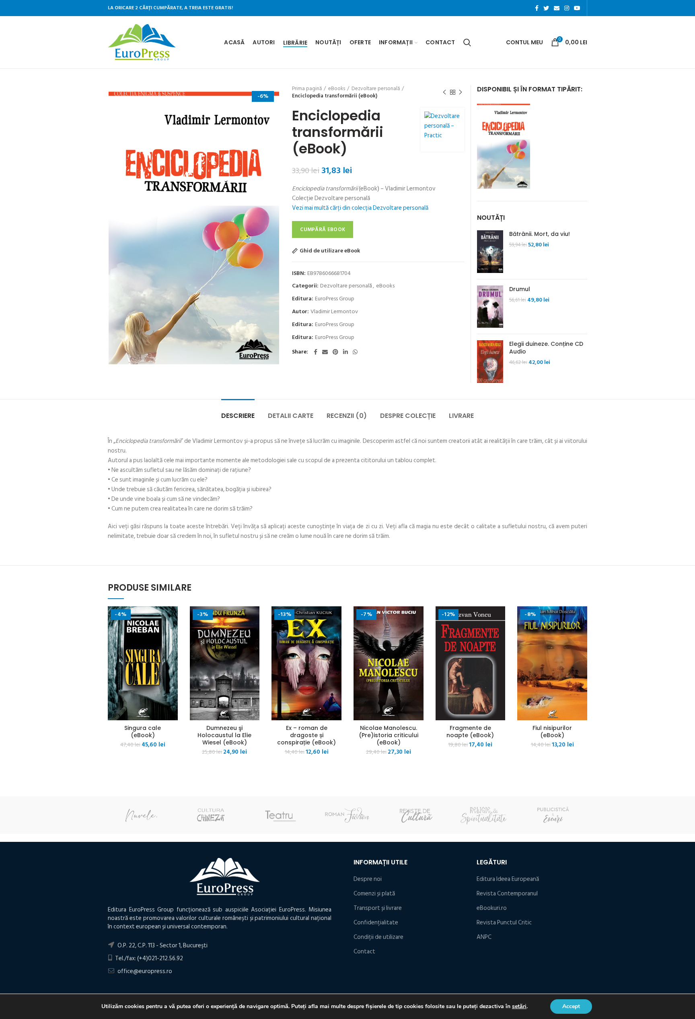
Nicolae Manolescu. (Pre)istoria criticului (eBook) (388, 735)
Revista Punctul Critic (504, 923)
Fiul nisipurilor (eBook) (552, 731)
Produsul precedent (444, 92)
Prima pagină (307, 88)
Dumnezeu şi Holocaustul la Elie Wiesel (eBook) (224, 735)
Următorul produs (460, 92)
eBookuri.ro (492, 908)
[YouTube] (577, 8)
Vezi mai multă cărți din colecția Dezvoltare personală (360, 208)
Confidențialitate (376, 923)
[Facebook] (537, 8)
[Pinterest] (335, 352)
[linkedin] (345, 352)
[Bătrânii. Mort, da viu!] (490, 251)
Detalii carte (290, 415)
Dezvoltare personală (376, 88)
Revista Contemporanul (507, 894)
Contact (364, 952)
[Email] (556, 8)
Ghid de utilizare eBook (330, 251)
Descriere (238, 415)
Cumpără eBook (322, 229)
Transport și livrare (378, 908)
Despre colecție (408, 415)
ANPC (484, 937)
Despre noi (368, 879)
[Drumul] (490, 306)
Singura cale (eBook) (142, 731)
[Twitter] (546, 8)
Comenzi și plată (374, 894)
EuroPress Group (334, 299)
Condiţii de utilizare (378, 937)
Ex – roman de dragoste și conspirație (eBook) (306, 735)
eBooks (336, 88)
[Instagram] (567, 8)
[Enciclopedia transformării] (503, 145)
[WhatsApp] (355, 352)
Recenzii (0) (347, 415)
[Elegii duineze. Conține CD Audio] (490, 361)
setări (519, 1006)
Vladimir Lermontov (334, 311)
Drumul (519, 289)
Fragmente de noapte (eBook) (470, 731)
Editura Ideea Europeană (508, 879)
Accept (571, 1006)
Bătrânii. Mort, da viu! (539, 234)
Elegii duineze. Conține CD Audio (546, 347)
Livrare (461, 415)
